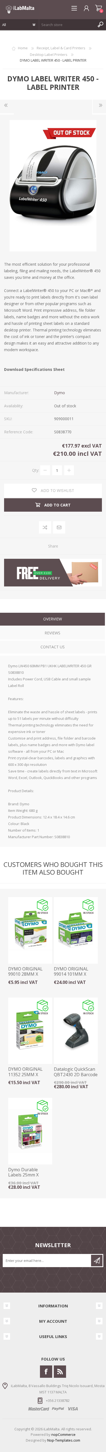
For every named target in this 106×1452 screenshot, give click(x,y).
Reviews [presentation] (52, 632)
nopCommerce (63, 1434)
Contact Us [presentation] (52, 646)
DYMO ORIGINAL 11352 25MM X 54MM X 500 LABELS (29, 1074)
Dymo (59, 392)
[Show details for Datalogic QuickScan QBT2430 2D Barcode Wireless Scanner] (76, 1031)
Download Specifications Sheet (34, 369)
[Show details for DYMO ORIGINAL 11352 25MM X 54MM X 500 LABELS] (30, 1031)
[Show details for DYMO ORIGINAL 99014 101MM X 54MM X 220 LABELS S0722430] (76, 930)
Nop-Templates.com (63, 1440)
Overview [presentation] (52, 619)
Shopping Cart (98, 8)
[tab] (52, 620)
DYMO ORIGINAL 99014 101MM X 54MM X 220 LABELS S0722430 (74, 976)
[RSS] (60, 1371)
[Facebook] (46, 1371)
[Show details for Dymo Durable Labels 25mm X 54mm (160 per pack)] (30, 1131)
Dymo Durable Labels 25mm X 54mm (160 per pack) (29, 1175)
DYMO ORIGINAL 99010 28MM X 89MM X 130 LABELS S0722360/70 (29, 976)
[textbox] (67, 24)
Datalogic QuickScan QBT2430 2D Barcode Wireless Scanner (76, 1074)
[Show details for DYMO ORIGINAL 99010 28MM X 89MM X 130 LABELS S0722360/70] (30, 930)
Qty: (35, 470)
